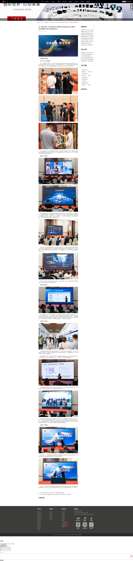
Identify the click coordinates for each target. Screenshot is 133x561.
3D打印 (50, 519)
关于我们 (53, 19)
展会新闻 (69, 19)
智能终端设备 (39, 513)
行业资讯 (50, 516)
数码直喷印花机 (85, 79)
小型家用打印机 (85, 73)
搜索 (124, 1)
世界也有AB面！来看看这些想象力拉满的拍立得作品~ (91, 44)
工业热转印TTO (39, 517)
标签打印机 (39, 520)
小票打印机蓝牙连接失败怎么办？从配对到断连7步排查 (91, 33)
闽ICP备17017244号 (75, 534)
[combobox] (66, 552)
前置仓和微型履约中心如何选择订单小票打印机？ (90, 38)
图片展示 (63, 19)
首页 (42, 1)
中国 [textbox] (1, 552)
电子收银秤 (84, 81)
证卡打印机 (39, 519)
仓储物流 (63, 514)
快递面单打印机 (85, 69)
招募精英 (88, 1)
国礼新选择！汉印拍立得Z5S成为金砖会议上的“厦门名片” (91, 52)
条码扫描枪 (39, 523)
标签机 (89, 75)
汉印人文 (50, 517)
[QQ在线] (132, 9)
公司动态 (74, 19)
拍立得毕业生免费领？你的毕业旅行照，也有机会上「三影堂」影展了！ (94, 41)
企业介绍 (76, 1)
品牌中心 (47, 1)
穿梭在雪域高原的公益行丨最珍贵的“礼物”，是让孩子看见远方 (92, 36)
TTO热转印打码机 (65, 522)
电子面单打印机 (85, 77)
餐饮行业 (63, 517)
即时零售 (63, 513)
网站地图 (80, 534)
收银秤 (89, 84)
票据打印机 (39, 522)
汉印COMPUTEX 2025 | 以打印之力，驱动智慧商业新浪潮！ (53, 492)
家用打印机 (84, 75)
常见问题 (82, 1)
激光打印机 (39, 526)
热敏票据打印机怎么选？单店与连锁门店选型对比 (90, 31)
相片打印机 (90, 71)
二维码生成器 (65, 525)
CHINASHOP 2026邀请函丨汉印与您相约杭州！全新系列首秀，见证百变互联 (56, 494)
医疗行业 (63, 516)
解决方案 (64, 1)
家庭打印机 (84, 84)
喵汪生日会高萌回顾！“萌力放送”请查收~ (88, 39)
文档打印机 (39, 514)
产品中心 (53, 1)
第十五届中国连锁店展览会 (86, 55)
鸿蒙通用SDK (64, 526)
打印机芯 (38, 529)
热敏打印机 (84, 71)
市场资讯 (58, 19)
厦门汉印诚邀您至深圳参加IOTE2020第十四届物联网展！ (91, 57)
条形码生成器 (65, 523)
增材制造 (63, 520)
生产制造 (63, 519)
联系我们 (70, 1)
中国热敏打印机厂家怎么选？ (86, 43)
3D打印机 (38, 525)
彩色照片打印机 (39, 516)
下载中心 (59, 1)
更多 (93, 26)
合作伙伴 (80, 19)
